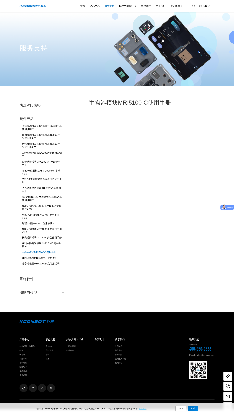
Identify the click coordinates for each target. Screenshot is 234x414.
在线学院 (146, 6)
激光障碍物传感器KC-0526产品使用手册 (41, 190)
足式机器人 (24, 375)
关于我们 (160, 6)
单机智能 (23, 363)
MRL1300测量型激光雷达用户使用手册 (42, 181)
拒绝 (181, 408)
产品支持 (49, 350)
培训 (47, 354)
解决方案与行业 (127, 6)
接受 (193, 408)
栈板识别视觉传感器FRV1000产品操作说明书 (41, 208)
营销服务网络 (120, 359)
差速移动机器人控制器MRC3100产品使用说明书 (41, 145)
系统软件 (23, 371)
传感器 (22, 354)
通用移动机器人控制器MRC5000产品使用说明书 (41, 137)
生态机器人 (176, 6)
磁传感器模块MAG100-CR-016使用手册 (41, 163)
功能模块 (23, 359)
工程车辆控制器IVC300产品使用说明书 (42, 154)
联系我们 (119, 354)
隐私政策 (142, 408)
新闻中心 (119, 363)
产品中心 (95, 6)
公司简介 (119, 346)
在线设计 (99, 339)
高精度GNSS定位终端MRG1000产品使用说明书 (42, 199)
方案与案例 (71, 346)
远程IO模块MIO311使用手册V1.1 (40, 223)
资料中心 (49, 346)
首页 (82, 6)
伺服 (21, 350)
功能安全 (23, 367)
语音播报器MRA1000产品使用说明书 (41, 265)
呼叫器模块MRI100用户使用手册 (39, 258)
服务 (47, 359)
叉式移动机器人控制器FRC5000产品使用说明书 (42, 128)
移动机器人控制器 (27, 346)
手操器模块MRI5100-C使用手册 (39, 252)
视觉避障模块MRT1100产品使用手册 (42, 237)
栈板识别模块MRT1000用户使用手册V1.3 (42, 230)
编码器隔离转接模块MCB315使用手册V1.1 (41, 245)
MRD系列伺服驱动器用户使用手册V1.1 (40, 216)
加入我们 (119, 350)
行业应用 (70, 350)
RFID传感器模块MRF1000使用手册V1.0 (41, 172)
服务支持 (109, 6)
